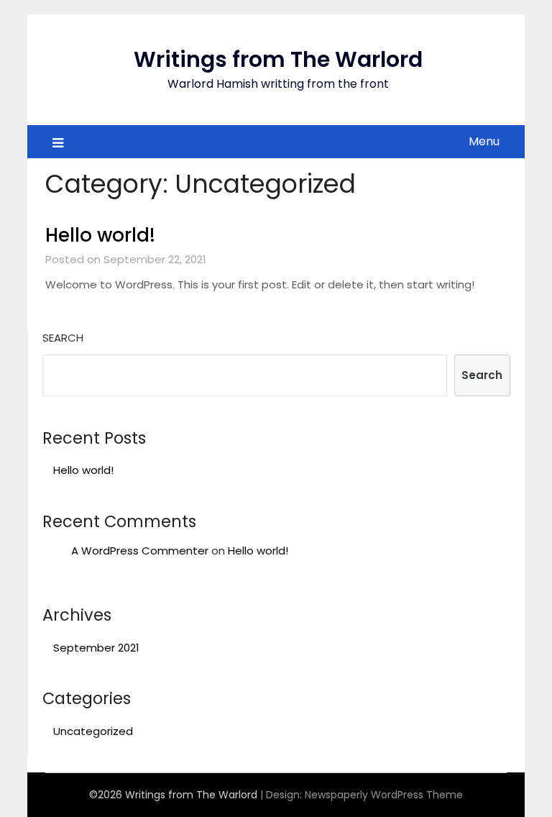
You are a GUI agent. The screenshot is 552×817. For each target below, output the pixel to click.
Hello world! (100, 235)
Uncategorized (93, 731)
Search (62, 337)
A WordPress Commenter (139, 550)
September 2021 (96, 647)
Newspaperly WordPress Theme (384, 795)
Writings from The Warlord (278, 59)
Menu (484, 141)
